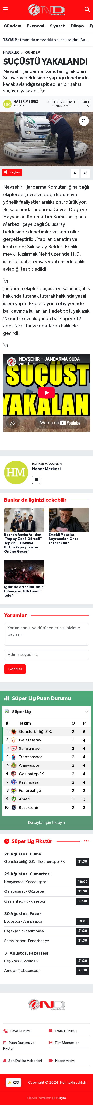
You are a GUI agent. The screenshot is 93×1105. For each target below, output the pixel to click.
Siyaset (57, 26)
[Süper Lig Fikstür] (86, 841)
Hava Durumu (20, 1031)
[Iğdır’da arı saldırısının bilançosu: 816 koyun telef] (24, 572)
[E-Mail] (36, 480)
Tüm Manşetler (67, 1043)
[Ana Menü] (5, 10)
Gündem (12, 26)
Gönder (15, 669)
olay (62, 303)
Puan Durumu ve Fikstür (19, 1045)
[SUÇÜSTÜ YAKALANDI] (46, 139)
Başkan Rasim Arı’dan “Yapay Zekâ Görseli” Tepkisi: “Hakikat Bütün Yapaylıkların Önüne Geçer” (23, 543)
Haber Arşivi (65, 1061)
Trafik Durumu (66, 1031)
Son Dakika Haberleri (25, 1061)
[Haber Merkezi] (16, 472)
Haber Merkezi (46, 469)
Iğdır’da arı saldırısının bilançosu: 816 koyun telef (24, 591)
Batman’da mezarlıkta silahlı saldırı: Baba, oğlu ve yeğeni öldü (46, 40)
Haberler (11, 52)
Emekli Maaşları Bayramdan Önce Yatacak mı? (64, 539)
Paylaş (15, 172)
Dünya (77, 26)
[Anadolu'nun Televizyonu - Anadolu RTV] (46, 10)
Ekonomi (35, 26)
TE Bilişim (59, 1098)
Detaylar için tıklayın (46, 823)
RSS (15, 1082)
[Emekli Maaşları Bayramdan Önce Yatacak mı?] (69, 520)
